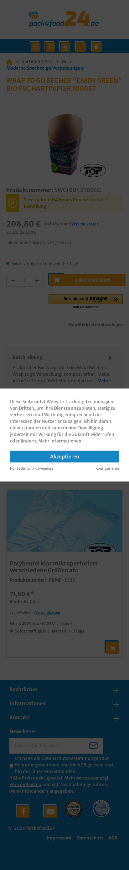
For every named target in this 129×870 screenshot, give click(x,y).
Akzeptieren (64, 456)
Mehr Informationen (59, 441)
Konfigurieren (107, 468)
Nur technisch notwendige (31, 468)
